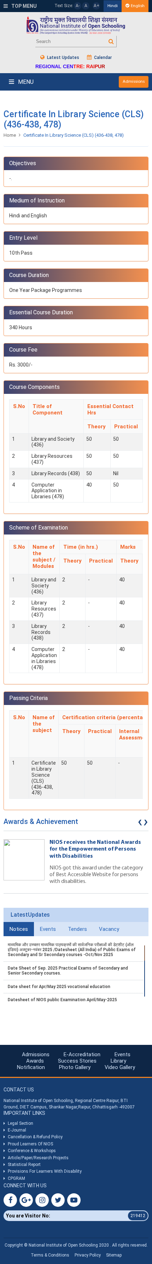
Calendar (102, 57)
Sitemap (114, 1255)
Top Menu (23, 6)
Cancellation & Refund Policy (35, 1136)
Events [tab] (48, 929)
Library (118, 1061)
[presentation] (140, 823)
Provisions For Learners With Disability (45, 1171)
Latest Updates (62, 57)
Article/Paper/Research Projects (38, 1157)
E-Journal (17, 1130)
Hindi (112, 6)
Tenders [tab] (77, 929)
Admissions (134, 81)
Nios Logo (76, 25)
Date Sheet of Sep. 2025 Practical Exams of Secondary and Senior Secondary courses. (68, 971)
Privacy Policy (88, 1255)
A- (78, 5)
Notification (31, 1067)
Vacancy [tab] (109, 929)
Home (10, 135)
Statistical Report (24, 1164)
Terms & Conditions (50, 1255)
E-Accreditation (82, 1054)
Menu (25, 81)
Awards (35, 1061)
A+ (96, 5)
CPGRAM (17, 1178)
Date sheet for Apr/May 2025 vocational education (59, 986)
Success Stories (77, 1061)
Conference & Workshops (32, 1150)
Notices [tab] (19, 929)
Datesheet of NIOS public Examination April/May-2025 (62, 999)
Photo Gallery (74, 1067)
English (138, 6)
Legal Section (20, 1123)
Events (122, 1054)
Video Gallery (120, 1067)
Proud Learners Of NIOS (30, 1143)
